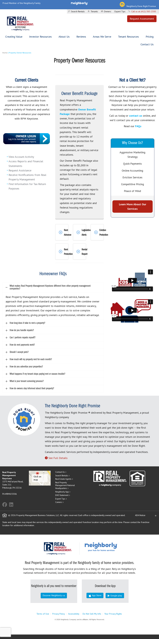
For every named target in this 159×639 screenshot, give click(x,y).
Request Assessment (142, 18)
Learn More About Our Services (132, 206)
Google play (116, 595)
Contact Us (147, 44)
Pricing (150, 36)
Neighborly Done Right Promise (141, 6)
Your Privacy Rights (113, 613)
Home (4, 53)
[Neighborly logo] (79, 3)
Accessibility (73, 613)
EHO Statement (61, 495)
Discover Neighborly (52, 595)
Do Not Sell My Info (92, 613)
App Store (96, 595)
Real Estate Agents (63, 479)
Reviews (81, 36)
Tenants (94, 11)
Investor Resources (40, 36)
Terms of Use (42, 613)
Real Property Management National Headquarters (65, 485)
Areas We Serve (102, 36)
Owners (107, 11)
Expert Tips (120, 11)
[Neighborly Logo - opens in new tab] (110, 546)
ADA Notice (140, 515)
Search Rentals (78, 11)
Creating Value (13, 36)
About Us (64, 36)
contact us (135, 115)
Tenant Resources (128, 36)
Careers (58, 502)
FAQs (138, 126)
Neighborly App (62, 492)
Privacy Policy (58, 613)
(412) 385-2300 (148, 11)
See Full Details (58, 458)
